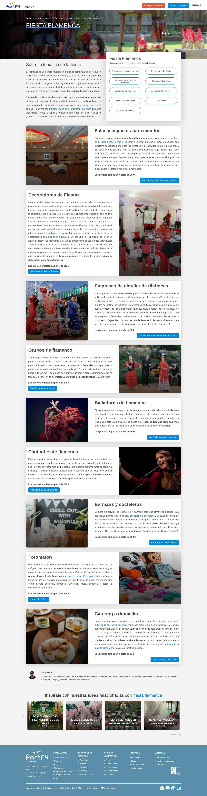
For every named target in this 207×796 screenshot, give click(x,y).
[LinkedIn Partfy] (173, 788)
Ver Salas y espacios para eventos (159, 180)
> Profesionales (162, 757)
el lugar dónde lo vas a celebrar (115, 142)
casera (29, 105)
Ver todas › (175, 734)
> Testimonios (136, 768)
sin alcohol (149, 516)
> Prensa (57, 761)
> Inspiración (135, 757)
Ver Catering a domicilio (165, 659)
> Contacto (57, 778)
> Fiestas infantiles (112, 771)
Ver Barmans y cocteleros (164, 542)
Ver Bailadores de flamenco (163, 437)
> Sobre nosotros (60, 757)
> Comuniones (110, 767)
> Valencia (82, 771)
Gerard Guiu (176, 33)
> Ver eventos (110, 774)
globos (51, 237)
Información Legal (34, 788)
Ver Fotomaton (39, 599)
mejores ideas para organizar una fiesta (70, 109)
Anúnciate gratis (178, 5)
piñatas (86, 233)
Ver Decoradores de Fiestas (44, 271)
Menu (28, 7)
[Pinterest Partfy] (179, 788)
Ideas (47, 18)
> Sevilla (82, 767)
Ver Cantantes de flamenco (43, 490)
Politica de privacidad (54, 788)
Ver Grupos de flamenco (42, 388)
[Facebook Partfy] (162, 788)
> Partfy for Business (164, 761)
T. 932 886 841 (32, 766)
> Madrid (82, 764)
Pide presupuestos (153, 5)
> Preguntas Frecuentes (63, 771)
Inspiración (38, 18)
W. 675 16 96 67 (33, 773)
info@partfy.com (33, 776)
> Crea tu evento (137, 764)
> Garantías (58, 768)
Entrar (196, 5)
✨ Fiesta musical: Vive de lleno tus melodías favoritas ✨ (77, 18)
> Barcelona (83, 760)
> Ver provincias (85, 774)
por (174, 33)
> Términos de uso (61, 775)
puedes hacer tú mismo (80, 576)
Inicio (28, 18)
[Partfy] (15, 5)
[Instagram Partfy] (167, 788)
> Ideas (133, 761)
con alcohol (136, 516)
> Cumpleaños (110, 764)
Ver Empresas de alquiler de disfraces (158, 335)
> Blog (55, 764)
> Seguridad (160, 764)
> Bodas (107, 760)
